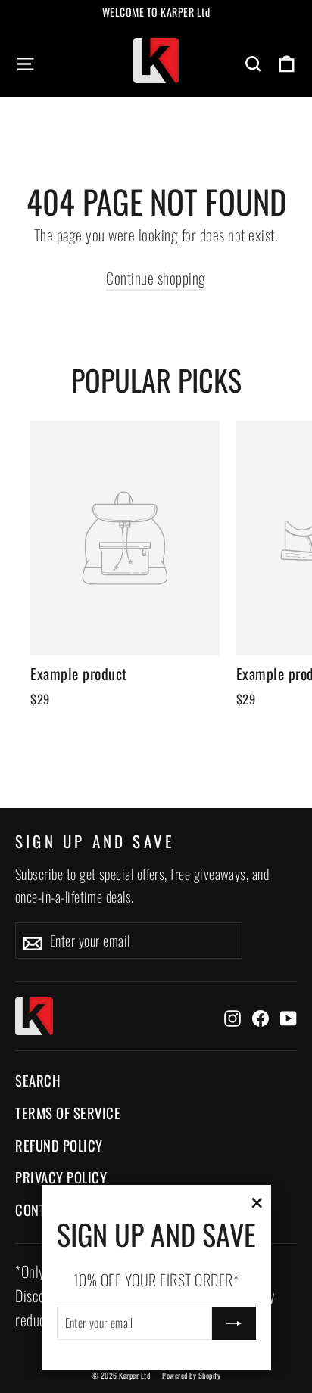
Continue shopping (156, 277)
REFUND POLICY (59, 1145)
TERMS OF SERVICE (67, 1112)
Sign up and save (95, 840)
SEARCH (37, 1080)
